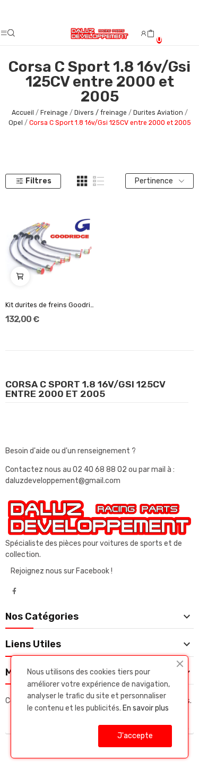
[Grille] (82, 181)
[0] (150, 34)
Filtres (38, 180)
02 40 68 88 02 (100, 469)
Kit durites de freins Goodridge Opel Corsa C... (50, 305)
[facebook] (14, 591)
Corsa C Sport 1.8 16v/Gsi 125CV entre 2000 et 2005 (85, 389)
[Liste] (98, 181)
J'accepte (135, 735)
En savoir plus (146, 708)
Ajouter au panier (20, 276)
